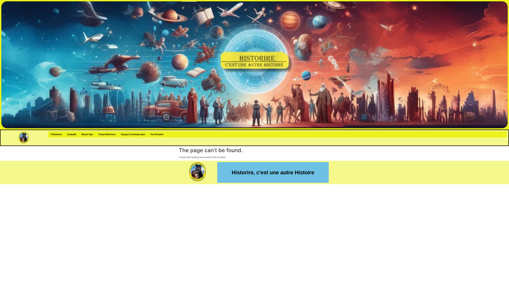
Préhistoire (56, 134)
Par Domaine (156, 134)
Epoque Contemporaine (133, 134)
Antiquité (71, 134)
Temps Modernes (107, 134)
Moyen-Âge (87, 134)
